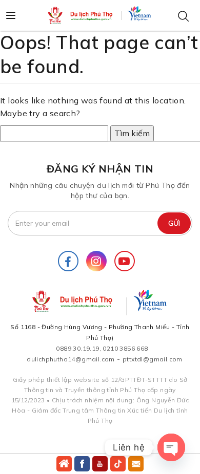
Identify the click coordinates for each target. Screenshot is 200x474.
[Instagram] (96, 261)
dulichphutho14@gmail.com (71, 359)
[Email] (136, 463)
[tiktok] (118, 463)
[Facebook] (68, 261)
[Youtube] (124, 261)
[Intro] (64, 463)
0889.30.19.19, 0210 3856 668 (102, 348)
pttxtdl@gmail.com (153, 359)
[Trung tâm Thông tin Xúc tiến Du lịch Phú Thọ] (81, 15)
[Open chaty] (171, 447)
